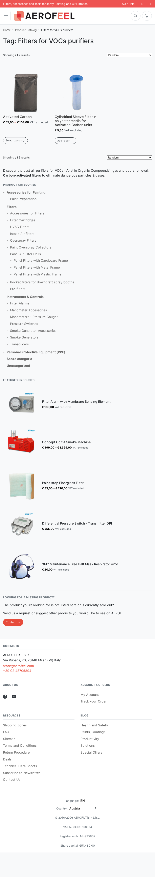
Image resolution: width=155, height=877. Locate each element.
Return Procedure (16, 752)
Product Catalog (26, 30)
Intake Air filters (22, 234)
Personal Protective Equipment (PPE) (36, 352)
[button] (7, 16)
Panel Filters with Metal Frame (37, 267)
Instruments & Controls (25, 297)
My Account (90, 695)
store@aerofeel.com (18, 666)
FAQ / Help (127, 3)
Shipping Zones (15, 725)
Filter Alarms (19, 303)
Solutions (88, 745)
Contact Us (11, 779)
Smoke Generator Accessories (33, 331)
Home (7, 30)
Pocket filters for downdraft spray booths (42, 282)
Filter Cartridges (22, 220)
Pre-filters (17, 289)
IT (150, 3)
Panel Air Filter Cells (25, 254)
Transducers (19, 344)
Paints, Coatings (93, 732)
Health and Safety (94, 725)
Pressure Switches (24, 324)
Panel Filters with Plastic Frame (37, 274)
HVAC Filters (19, 227)
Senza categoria (19, 359)
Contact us (13, 622)
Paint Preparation (23, 199)
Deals (7, 759)
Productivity (90, 739)
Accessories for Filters (27, 213)
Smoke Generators (24, 337)
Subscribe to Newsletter (21, 773)
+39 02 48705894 (17, 671)
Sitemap (9, 739)
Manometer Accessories (28, 310)
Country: (62, 808)
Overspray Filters (23, 240)
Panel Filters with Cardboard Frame (41, 260)
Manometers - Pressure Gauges (34, 317)
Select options (14, 140)
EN (141, 3)
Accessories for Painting (26, 192)
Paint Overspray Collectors (30, 247)
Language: (72, 800)
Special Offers (91, 752)
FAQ (6, 732)
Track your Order (94, 701)
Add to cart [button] (63, 140)
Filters (12, 207)
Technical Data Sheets (20, 766)
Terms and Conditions (20, 745)
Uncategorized (18, 366)
